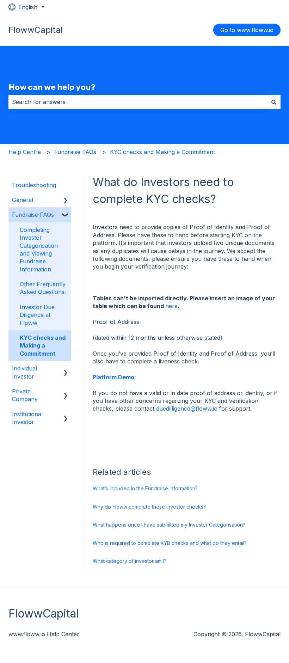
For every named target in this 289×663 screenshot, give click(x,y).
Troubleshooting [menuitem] (34, 185)
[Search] (274, 102)
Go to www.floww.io (246, 29)
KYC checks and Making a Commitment (162, 151)
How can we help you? (52, 87)
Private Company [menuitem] (25, 395)
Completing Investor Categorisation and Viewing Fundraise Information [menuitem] (39, 249)
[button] (65, 200)
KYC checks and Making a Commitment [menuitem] (43, 345)
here (171, 305)
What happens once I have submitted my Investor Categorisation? (169, 525)
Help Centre (24, 151)
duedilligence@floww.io (186, 408)
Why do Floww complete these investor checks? (149, 507)
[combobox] (137, 102)
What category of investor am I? (130, 561)
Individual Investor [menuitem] (24, 372)
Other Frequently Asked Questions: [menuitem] (43, 288)
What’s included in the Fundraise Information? (145, 488)
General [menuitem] (22, 199)
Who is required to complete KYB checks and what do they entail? (170, 543)
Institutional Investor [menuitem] (27, 418)
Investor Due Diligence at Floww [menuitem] (37, 314)
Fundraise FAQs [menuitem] (33, 214)
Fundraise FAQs (75, 151)
